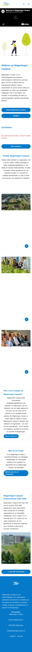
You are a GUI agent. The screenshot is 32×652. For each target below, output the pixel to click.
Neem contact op (11, 436)
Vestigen (16, 116)
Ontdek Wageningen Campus (16, 110)
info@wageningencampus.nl (16, 631)
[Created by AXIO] (16, 644)
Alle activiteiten (16, 146)
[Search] (24, 4)
